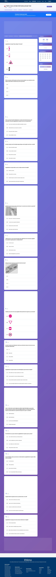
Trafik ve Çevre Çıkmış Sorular (18, 572)
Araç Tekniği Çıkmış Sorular (18, 573)
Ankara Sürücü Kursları (7, 568)
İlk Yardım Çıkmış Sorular (18, 570)
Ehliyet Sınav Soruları (17, 569)
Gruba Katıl (48, 14)
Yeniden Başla (49, 6)
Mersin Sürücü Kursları (7, 575)
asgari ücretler (49, 572)
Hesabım (50, 1)
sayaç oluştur (49, 571)
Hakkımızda (48, 569)
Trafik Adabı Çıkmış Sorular (18, 571)
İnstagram (40, 568)
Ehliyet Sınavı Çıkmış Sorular (18, 568)
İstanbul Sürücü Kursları (8, 567)
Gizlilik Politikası (49, 570)
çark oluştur (48, 573)
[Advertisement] (28, 27)
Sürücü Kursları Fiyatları (8, 566)
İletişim (48, 568)
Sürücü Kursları (7, 565)
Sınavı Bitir (45, 66)
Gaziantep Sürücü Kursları (8, 576)
